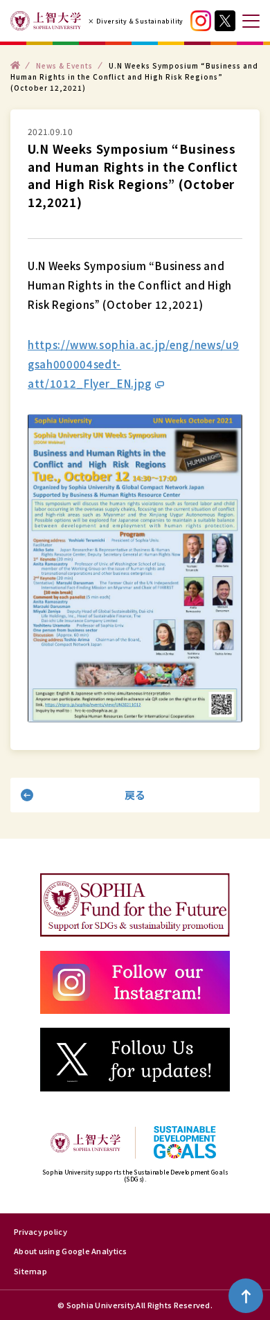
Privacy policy (40, 1231)
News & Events (64, 65)
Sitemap (30, 1270)
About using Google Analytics (70, 1250)
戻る (135, 794)
